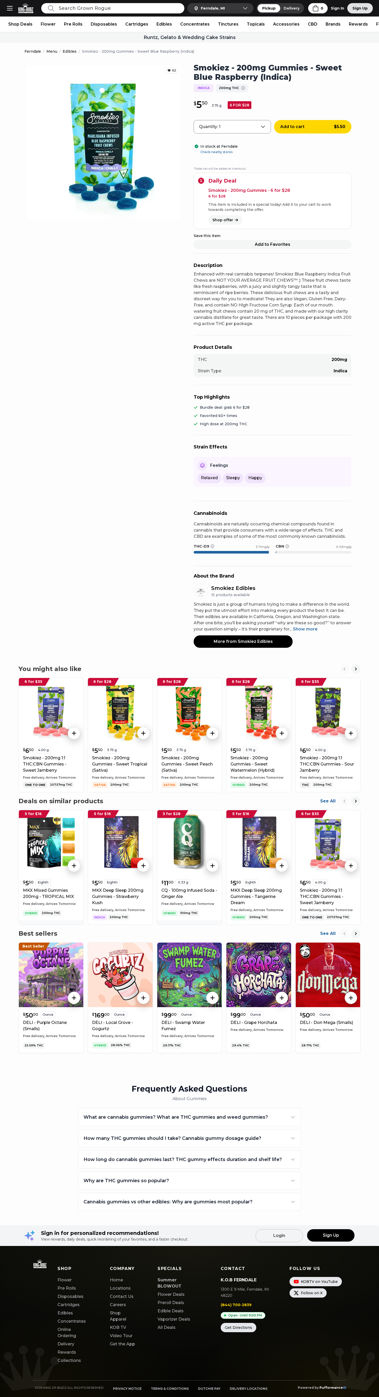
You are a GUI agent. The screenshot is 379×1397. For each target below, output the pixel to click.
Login (279, 1235)
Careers (118, 1304)
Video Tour (121, 1335)
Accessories (286, 24)
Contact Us (122, 1296)
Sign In (337, 8)
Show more (305, 629)
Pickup (269, 8)
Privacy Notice (127, 1389)
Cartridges (136, 24)
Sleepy (233, 477)
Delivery (292, 8)
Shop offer (222, 220)
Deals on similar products (61, 801)
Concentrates (195, 24)
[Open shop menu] (9, 8)
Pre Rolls (73, 24)
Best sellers (38, 933)
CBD (312, 24)
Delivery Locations (248, 1389)
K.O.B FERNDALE (239, 1279)
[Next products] (355, 669)
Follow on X (312, 1293)
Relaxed (209, 477)
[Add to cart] (74, 733)
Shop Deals (20, 24)
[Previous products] (344, 669)
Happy (255, 477)
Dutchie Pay (209, 1389)
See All (328, 801)
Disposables (104, 24)
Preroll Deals (171, 1302)
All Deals (167, 1327)
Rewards (358, 24)
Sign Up (360, 8)
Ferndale (32, 51)
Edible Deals (171, 1310)
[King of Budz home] (28, 8)
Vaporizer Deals (174, 1319)
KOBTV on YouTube (319, 1281)
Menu (51, 51)
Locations (120, 1288)
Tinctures (228, 24)
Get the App (122, 1343)
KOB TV (118, 1327)
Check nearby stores (216, 152)
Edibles (164, 24)
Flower (48, 24)
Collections (69, 1360)
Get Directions (238, 1327)
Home (116, 1279)
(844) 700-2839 (236, 1305)
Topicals (256, 24)
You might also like (50, 669)
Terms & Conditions (170, 1389)
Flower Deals (171, 1294)
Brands (333, 24)
